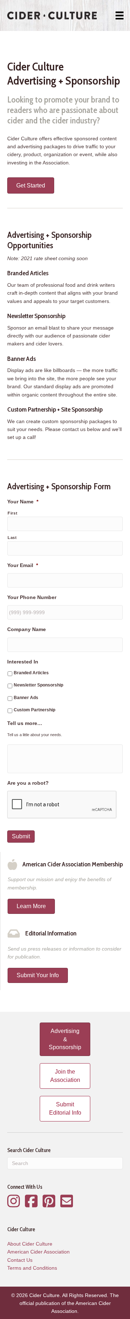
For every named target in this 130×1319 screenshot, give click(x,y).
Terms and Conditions (32, 1268)
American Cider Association (38, 1252)
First (12, 513)
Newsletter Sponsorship (38, 685)
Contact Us (19, 1260)
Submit (21, 836)
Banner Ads (26, 697)
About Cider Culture (29, 1244)
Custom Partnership (34, 709)
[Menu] (119, 15)
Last (12, 537)
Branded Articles (31, 672)
